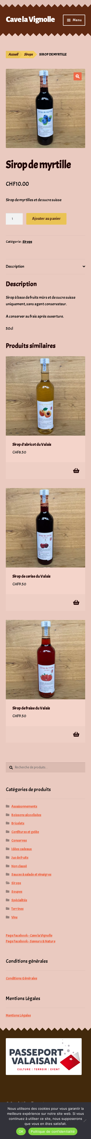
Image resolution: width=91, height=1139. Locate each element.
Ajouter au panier (46, 219)
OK (21, 1131)
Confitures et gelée (25, 832)
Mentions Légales (18, 1015)
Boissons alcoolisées (26, 815)
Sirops (28, 54)
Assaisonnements (24, 806)
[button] (78, 76)
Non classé (19, 866)
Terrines (17, 909)
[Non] (84, 1120)
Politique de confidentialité (53, 1131)
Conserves (19, 840)
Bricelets (17, 823)
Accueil (13, 54)
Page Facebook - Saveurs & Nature (30, 941)
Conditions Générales (21, 978)
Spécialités (19, 900)
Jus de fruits (19, 857)
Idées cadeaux (21, 849)
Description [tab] (15, 266)
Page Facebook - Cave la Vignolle (29, 935)
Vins (14, 917)
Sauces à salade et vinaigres (31, 874)
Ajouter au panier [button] (76, 470)
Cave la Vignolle (30, 19)
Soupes (16, 891)
